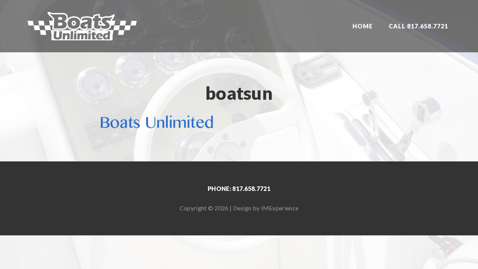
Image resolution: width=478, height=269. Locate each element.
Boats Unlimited (82, 26)
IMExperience (280, 207)
